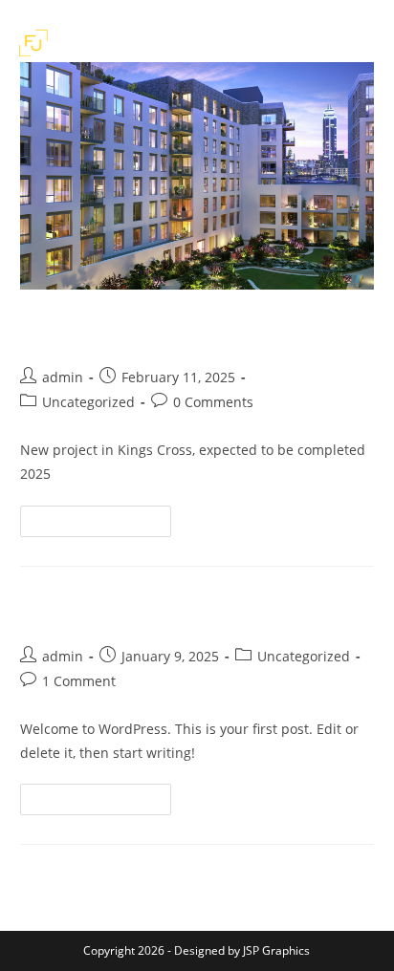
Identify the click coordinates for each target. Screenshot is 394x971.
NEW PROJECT (99, 332)
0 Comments (213, 402)
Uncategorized (88, 402)
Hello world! (91, 611)
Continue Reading (103, 524)
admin (62, 377)
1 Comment (79, 681)
